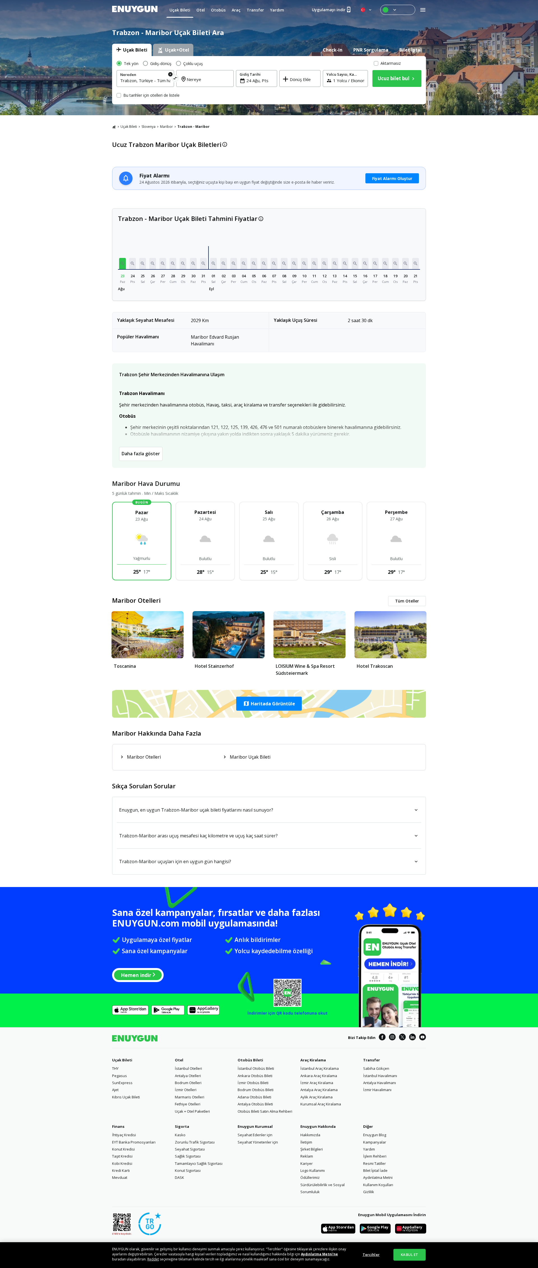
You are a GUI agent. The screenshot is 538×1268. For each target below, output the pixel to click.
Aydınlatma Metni (378, 1177)
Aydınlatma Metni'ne (319, 1254)
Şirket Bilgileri (311, 1149)
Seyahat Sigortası (190, 1149)
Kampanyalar (374, 1142)
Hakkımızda (310, 1134)
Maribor (166, 126)
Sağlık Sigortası (188, 1156)
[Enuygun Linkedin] (412, 1038)
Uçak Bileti (128, 126)
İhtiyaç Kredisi (124, 1134)
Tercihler (371, 1254)
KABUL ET (409, 1254)
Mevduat (119, 1177)
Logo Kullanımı (312, 1170)
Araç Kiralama (313, 1060)
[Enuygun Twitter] (402, 1038)
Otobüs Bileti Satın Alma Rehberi (265, 1111)
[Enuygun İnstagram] (392, 1038)
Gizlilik (368, 1191)
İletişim (306, 1142)
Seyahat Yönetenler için (258, 1142)
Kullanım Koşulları (378, 1184)
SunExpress (122, 1082)
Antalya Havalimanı (379, 1082)
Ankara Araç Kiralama (318, 1075)
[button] (122, 263)
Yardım (369, 1149)
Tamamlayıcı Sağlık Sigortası (198, 1163)
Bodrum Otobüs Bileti (255, 1089)
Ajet (115, 1089)
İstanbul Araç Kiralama (319, 1068)
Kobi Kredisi (122, 1163)
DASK (179, 1177)
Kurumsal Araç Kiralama (320, 1104)
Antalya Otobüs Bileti (255, 1104)
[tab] (132, 50)
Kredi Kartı (121, 1170)
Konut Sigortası (188, 1170)
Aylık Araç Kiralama (316, 1097)
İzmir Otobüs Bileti (253, 1082)
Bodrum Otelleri (188, 1082)
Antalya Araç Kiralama (319, 1089)
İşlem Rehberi (374, 1156)
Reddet (153, 1259)
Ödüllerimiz (310, 1177)
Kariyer (306, 1163)
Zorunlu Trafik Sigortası (195, 1142)
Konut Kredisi (123, 1149)
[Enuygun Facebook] (382, 1038)
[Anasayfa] (114, 127)
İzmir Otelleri (185, 1089)
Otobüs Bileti (250, 1060)
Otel (179, 1060)
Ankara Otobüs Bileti (255, 1075)
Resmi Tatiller (374, 1163)
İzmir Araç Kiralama (316, 1082)
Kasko (180, 1134)
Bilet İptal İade (375, 1170)
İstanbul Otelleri (188, 1068)
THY (115, 1068)
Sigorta (182, 1126)
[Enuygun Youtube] (422, 1038)
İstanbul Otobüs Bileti (256, 1068)
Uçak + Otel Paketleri (192, 1111)
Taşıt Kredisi (122, 1156)
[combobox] (145, 80)
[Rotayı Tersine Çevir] (175, 79)
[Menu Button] (397, 10)
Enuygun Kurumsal (255, 1126)
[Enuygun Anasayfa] (134, 10)
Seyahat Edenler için (255, 1134)
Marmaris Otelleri (189, 1097)
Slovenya (149, 126)
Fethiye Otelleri (187, 1104)
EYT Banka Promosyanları (134, 1142)
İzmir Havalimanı (377, 1089)
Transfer (371, 1060)
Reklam (306, 1156)
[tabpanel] (269, 80)
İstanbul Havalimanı (380, 1075)
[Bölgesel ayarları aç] (366, 10)
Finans (118, 1126)
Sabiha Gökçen (376, 1068)
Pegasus (119, 1075)
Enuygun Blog (374, 1134)
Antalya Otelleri (188, 1075)
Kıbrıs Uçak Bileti (126, 1097)
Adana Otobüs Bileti (254, 1097)
